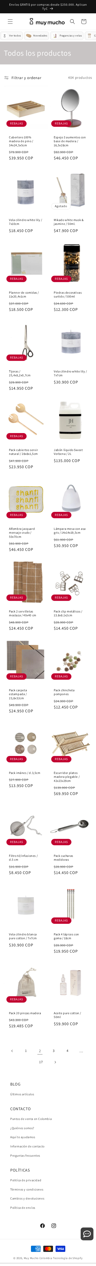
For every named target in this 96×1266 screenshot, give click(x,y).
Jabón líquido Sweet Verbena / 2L (68, 452)
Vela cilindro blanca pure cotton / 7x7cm (23, 936)
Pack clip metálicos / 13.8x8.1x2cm (68, 613)
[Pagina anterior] (12, 1051)
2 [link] (40, 1050)
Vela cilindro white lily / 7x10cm (25, 222)
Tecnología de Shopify (68, 1258)
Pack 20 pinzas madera (25, 1013)
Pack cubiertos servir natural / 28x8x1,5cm (23, 452)
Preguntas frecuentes (25, 1155)
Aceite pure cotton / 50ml (67, 1015)
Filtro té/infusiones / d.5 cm (23, 857)
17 (41, 1062)
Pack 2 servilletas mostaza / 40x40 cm (22, 613)
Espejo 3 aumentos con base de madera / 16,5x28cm (70, 141)
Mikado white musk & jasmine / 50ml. (68, 222)
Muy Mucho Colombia (38, 1258)
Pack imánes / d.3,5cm (24, 773)
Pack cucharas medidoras (63, 857)
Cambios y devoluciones (27, 1198)
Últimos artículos (22, 1094)
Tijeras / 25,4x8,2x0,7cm (19, 373)
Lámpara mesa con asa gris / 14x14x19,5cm (70, 530)
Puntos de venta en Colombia (31, 1119)
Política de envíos (22, 1208)
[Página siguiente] (55, 1062)
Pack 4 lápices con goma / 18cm (66, 936)
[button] (10, 21)
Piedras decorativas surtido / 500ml (68, 294)
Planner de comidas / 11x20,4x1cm (24, 294)
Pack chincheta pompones (64, 692)
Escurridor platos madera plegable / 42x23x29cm (67, 777)
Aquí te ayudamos (22, 1137)
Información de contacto (27, 1146)
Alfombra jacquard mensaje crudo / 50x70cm (22, 532)
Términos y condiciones (26, 1189)
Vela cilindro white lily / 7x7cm (70, 373)
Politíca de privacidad (25, 1180)
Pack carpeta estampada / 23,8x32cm (18, 694)
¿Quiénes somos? (22, 1128)
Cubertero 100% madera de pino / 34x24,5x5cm (21, 141)
